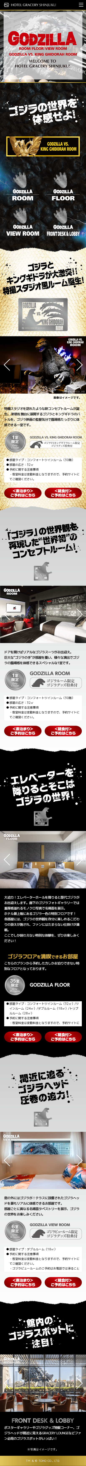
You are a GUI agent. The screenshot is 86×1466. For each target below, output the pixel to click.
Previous (9, 365)
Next (76, 365)
